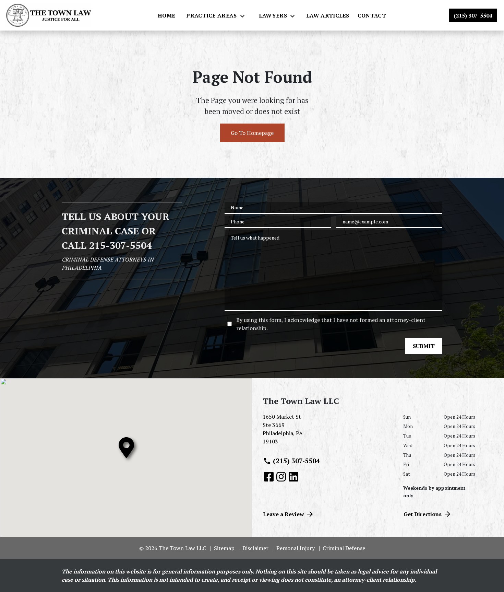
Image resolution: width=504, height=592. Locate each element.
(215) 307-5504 (296, 460)
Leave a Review (283, 514)
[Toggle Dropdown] (244, 15)
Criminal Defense (344, 548)
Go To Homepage (252, 133)
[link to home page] (48, 15)
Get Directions (423, 514)
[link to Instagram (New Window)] (281, 476)
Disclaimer (255, 548)
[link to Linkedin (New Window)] (293, 476)
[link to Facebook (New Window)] (269, 476)
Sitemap (224, 548)
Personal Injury (295, 548)
